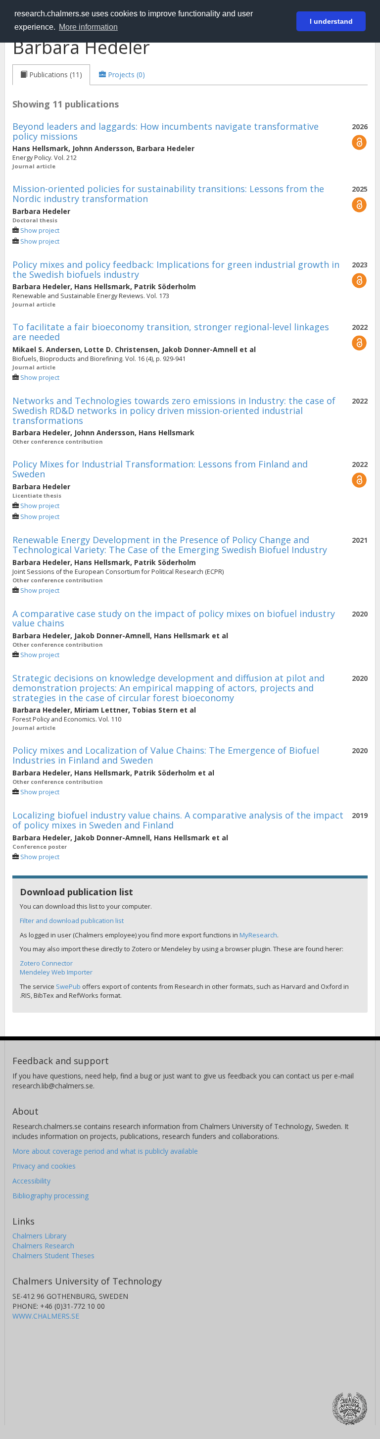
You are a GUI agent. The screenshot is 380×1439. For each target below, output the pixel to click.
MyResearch (258, 934)
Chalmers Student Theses (53, 1255)
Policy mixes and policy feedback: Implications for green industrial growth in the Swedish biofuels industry (175, 269)
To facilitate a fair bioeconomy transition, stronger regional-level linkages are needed (170, 332)
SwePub (68, 986)
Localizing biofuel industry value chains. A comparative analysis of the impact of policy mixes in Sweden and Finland (177, 820)
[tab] (51, 74)
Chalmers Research (43, 1245)
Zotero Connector (46, 963)
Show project (39, 230)
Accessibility (31, 1180)
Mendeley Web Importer (56, 972)
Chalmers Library (39, 1235)
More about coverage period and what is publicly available (105, 1151)
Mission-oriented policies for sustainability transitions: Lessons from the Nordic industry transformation (168, 194)
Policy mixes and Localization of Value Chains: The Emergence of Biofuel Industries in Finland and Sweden (165, 755)
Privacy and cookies (44, 1166)
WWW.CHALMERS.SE (45, 1316)
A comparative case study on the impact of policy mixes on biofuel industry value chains (173, 618)
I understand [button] (331, 21)
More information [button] (88, 27)
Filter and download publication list (72, 920)
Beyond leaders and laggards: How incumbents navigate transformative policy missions (165, 131)
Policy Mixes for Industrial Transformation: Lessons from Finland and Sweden (160, 469)
